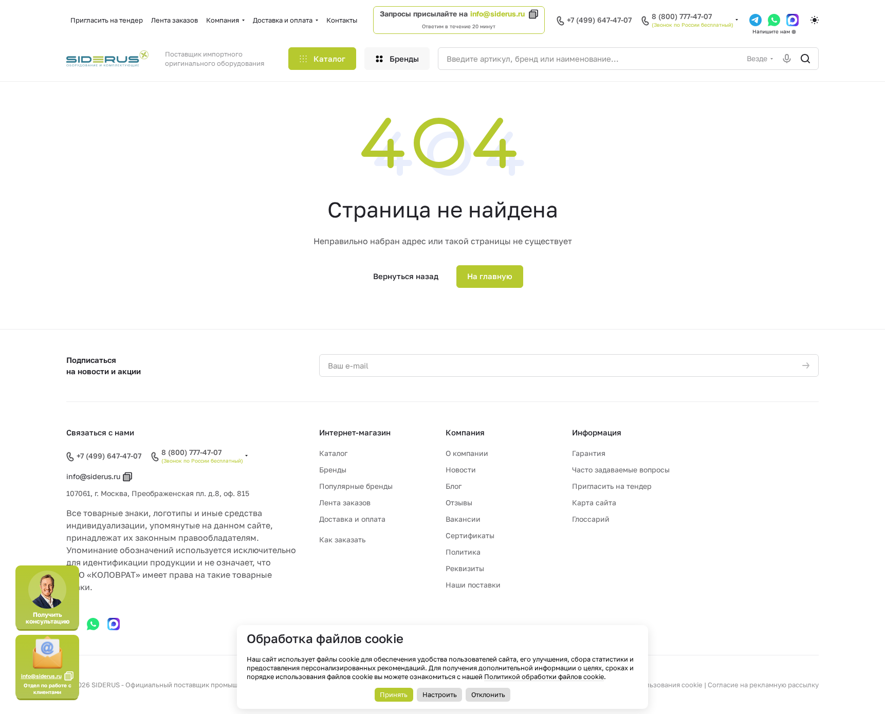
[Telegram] (755, 20)
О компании (467, 453)
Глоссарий (591, 519)
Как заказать (342, 539)
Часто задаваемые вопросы (621, 469)
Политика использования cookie (649, 685)
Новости (461, 469)
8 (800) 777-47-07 (682, 16)
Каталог (333, 453)
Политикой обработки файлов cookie (544, 676)
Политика (463, 551)
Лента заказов (345, 502)
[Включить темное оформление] (814, 20)
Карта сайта (594, 502)
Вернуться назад (405, 276)
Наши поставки (473, 584)
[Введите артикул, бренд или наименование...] (805, 58)
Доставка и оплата (352, 519)
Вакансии (463, 519)
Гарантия (588, 453)
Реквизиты (465, 568)
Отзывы (459, 502)
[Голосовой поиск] (787, 58)
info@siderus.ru (497, 13)
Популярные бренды (356, 486)
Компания (465, 432)
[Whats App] (774, 20)
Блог (454, 486)
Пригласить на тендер (612, 486)
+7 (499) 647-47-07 (599, 19)
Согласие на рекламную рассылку (763, 685)
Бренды (332, 469)
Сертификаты (470, 535)
